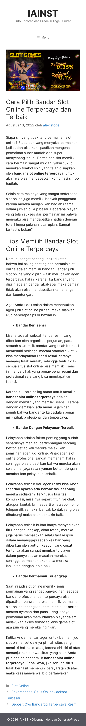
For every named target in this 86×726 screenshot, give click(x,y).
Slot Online (20, 686)
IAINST (43, 13)
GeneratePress (68, 719)
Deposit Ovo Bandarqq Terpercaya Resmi (44, 704)
